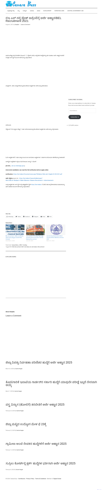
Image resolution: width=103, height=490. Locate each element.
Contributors (21, 478)
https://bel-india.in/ (36, 184)
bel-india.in (34, 246)
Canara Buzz (21, 4)
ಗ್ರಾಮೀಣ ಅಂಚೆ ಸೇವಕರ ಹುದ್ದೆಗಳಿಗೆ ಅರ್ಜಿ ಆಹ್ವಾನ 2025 (36, 443)
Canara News (15, 245)
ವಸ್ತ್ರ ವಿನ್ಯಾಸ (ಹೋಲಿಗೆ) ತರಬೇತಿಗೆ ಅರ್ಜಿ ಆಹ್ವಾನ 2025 (35, 404)
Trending (24, 245)
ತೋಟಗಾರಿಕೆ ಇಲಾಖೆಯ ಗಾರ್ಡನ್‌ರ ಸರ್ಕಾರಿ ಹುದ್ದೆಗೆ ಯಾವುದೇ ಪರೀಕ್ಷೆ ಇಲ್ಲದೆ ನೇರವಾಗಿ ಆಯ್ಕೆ (51, 383)
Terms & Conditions (40, 478)
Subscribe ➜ (75, 117)
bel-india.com (27, 246)
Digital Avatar (57, 478)
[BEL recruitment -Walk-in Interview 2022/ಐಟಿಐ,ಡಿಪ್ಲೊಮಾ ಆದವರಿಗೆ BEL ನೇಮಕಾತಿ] (15, 229)
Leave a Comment (25, 24)
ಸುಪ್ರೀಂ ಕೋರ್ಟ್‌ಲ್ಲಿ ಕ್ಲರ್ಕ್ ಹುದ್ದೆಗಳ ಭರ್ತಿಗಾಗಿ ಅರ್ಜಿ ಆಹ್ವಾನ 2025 (40, 463)
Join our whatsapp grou (17, 166)
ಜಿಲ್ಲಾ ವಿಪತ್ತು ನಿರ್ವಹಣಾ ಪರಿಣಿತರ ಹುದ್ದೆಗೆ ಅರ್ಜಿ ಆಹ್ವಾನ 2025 (39, 362)
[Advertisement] (36, 41)
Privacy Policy (30, 478)
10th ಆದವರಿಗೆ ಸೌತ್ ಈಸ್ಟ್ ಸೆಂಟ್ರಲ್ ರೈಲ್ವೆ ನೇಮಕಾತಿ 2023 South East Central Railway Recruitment (34, 237)
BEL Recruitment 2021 (18, 246)
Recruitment (41, 246)
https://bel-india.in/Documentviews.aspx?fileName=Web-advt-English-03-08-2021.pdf (37, 174)
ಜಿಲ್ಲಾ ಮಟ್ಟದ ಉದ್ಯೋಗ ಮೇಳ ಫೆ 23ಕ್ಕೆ (26, 424)
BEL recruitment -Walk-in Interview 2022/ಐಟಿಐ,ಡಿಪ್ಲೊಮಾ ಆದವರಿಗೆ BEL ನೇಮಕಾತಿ (14, 237)
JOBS (20, 245)
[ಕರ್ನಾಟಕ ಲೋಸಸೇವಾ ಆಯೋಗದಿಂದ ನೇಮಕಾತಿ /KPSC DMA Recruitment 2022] (56, 229)
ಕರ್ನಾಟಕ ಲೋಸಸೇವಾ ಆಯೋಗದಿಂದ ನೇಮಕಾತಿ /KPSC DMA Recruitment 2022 (55, 237)
